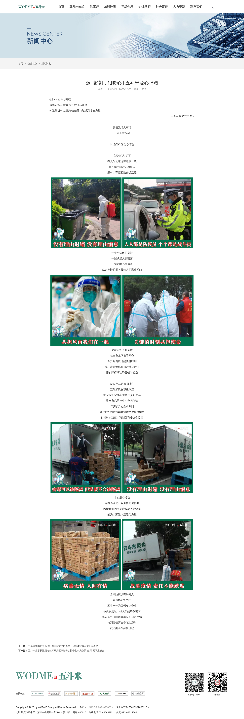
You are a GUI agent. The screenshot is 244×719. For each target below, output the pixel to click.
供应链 (94, 6)
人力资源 (179, 6)
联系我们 (196, 6)
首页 (61, 6)
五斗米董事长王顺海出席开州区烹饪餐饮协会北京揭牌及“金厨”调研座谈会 (66, 650)
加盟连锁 (110, 6)
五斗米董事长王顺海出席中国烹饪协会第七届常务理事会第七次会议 (63, 646)
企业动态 (145, 6)
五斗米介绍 (77, 6)
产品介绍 (127, 6)
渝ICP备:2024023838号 (101, 707)
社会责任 (162, 6)
